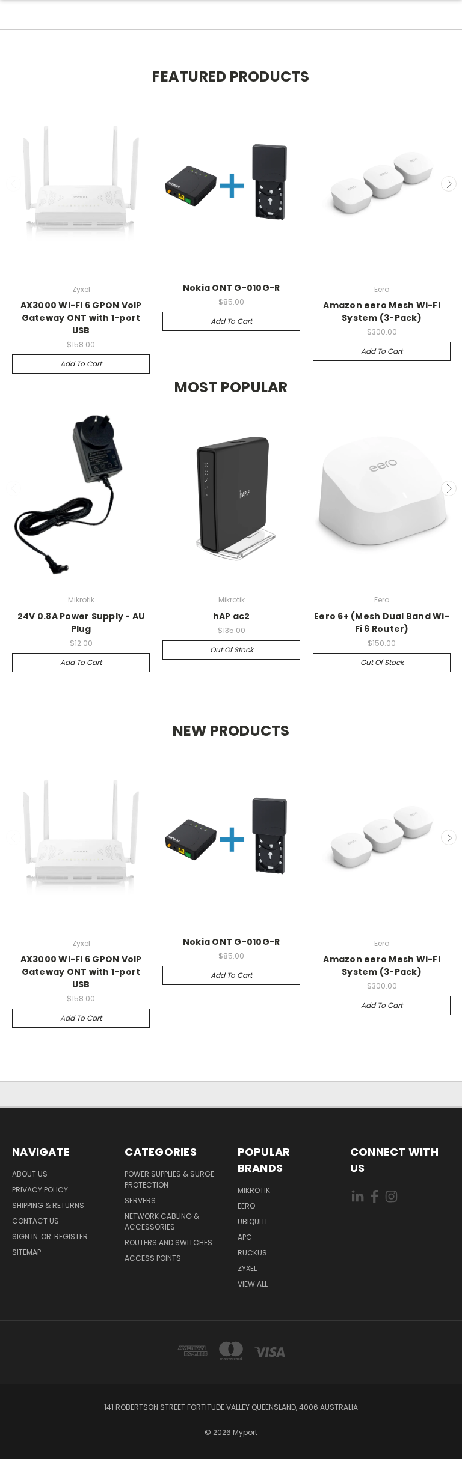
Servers (140, 1200)
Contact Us (35, 1221)
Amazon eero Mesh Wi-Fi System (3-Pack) (381, 311)
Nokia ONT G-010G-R (231, 288)
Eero (246, 1206)
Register (71, 1236)
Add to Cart (81, 364)
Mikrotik (254, 1190)
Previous (14, 184)
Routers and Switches (168, 1242)
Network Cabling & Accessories (162, 1221)
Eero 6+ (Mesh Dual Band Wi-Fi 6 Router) (381, 622)
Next (449, 184)
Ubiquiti (252, 1221)
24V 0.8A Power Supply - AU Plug (81, 622)
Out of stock (231, 650)
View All (253, 1284)
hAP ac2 (231, 616)
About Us (30, 1174)
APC (245, 1237)
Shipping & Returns (48, 1205)
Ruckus (252, 1253)
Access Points (153, 1258)
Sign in (26, 1236)
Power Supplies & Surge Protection (169, 1179)
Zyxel (247, 1268)
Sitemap (26, 1252)
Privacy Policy (40, 1189)
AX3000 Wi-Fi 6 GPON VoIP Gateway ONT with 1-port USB (81, 317)
